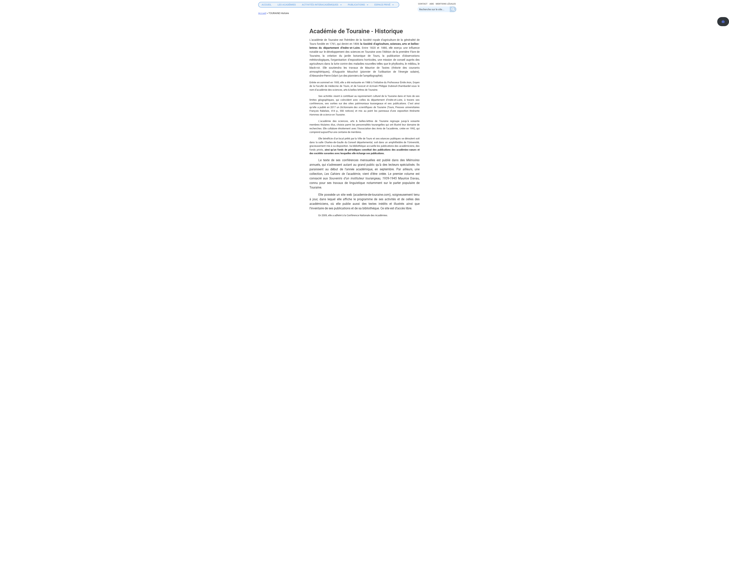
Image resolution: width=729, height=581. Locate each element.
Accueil (262, 13)
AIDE (431, 4)
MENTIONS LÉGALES (446, 4)
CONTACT (423, 4)
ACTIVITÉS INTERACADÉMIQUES (320, 4)
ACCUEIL (266, 4)
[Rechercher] (453, 9)
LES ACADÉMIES (287, 4)
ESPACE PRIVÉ (382, 4)
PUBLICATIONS (356, 4)
